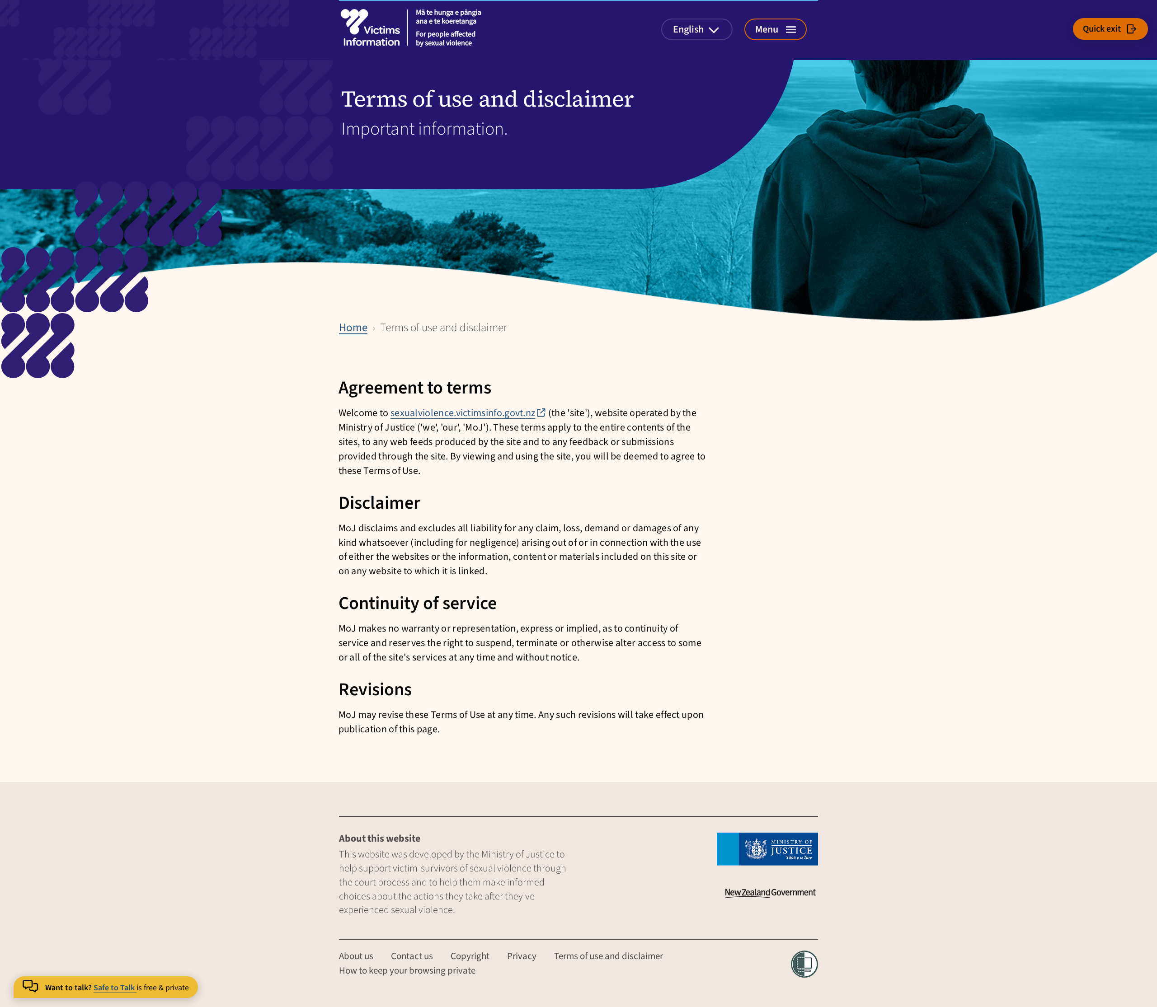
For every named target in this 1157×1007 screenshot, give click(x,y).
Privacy (521, 956)
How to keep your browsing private (407, 970)
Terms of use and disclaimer (608, 956)
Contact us (412, 956)
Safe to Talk (115, 987)
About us (356, 956)
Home (353, 327)
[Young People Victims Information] (413, 28)
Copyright (470, 956)
